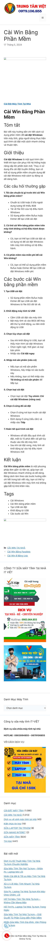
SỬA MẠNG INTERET (15, 832)
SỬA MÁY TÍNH (12, 837)
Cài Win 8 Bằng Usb (17, 555)
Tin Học (8, 841)
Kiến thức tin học (12, 823)
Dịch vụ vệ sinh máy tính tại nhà (20, 819)
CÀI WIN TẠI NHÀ (16, 548)
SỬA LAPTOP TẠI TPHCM (17, 828)
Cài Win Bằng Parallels (18, 551)
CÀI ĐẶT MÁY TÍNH (14, 810)
